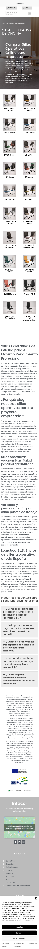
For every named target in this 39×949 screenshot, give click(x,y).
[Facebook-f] (15, 842)
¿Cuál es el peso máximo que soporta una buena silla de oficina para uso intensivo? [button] (18, 646)
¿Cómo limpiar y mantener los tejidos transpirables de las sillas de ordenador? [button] (19, 679)
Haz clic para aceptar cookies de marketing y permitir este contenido (19, 827)
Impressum (33, 944)
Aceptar (19, 927)
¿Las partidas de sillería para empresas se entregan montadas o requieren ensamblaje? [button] (18, 663)
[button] (36, 899)
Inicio (4, 24)
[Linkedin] (19, 842)
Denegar (19, 933)
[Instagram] (23, 842)
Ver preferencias (19, 939)
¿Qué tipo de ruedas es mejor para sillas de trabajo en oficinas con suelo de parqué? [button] (18, 630)
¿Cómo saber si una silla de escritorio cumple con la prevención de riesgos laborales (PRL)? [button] (18, 613)
